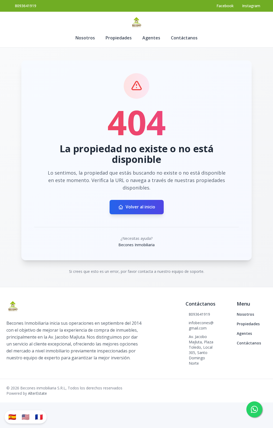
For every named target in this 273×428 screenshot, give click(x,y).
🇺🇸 (26, 416)
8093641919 (25, 5)
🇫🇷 (39, 416)
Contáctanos (184, 38)
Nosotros (85, 38)
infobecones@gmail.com (201, 325)
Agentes (151, 38)
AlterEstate (37, 393)
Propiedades (119, 38)
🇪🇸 (12, 416)
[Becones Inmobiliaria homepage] (136, 22)
